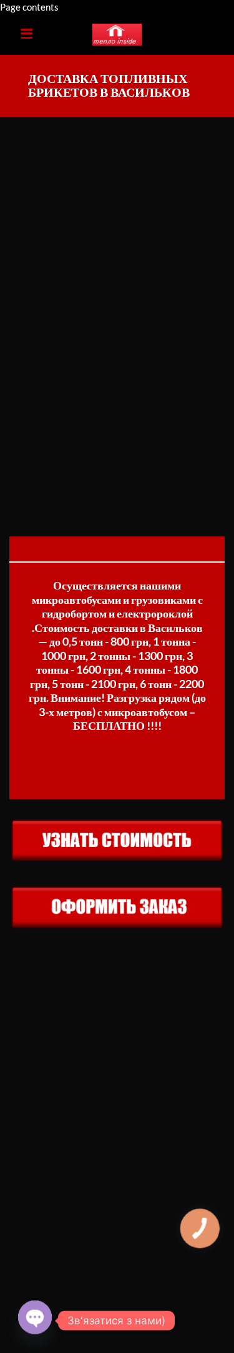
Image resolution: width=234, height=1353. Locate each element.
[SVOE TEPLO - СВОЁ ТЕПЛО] (117, 35)
